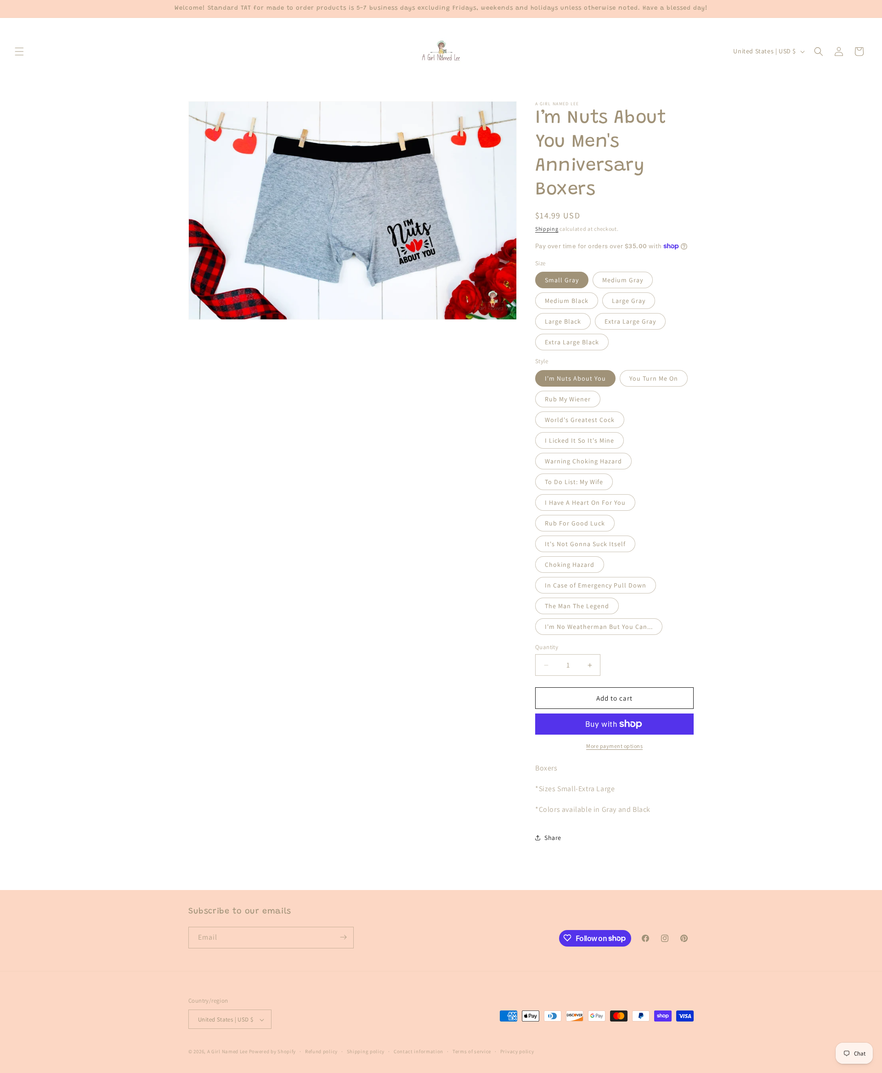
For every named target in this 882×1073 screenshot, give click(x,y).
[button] (19, 51)
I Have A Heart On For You (585, 502)
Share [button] (552, 837)
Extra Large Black (572, 342)
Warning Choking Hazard (583, 461)
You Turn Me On (653, 378)
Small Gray (562, 280)
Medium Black (566, 301)
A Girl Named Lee (227, 1052)
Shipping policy (366, 1051)
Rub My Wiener (568, 399)
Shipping (547, 228)
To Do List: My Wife (574, 482)
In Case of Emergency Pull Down (595, 585)
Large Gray (628, 301)
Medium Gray (622, 280)
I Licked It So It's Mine (579, 440)
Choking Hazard (569, 564)
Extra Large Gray (630, 321)
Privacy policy (517, 1051)
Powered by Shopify (272, 1052)
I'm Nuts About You (575, 378)
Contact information (418, 1051)
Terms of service (471, 1051)
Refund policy (321, 1051)
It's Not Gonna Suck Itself (585, 544)
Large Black (563, 321)
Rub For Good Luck (575, 523)
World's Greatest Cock (580, 420)
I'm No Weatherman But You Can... (599, 626)
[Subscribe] (343, 937)
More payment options (614, 745)
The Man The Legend (577, 606)
